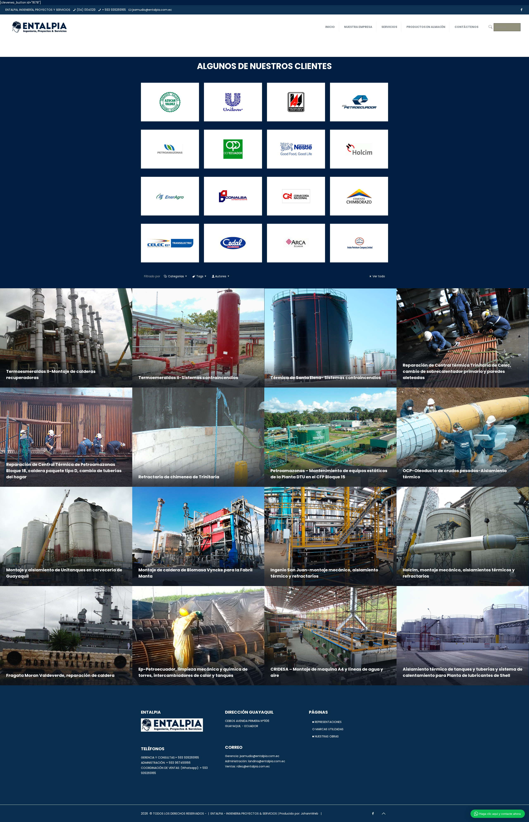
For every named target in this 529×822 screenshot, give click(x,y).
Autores (220, 276)
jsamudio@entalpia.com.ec (152, 10)
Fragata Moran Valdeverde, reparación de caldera (60, 675)
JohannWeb (309, 813)
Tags (199, 276)
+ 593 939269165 (114, 10)
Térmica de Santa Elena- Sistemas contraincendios (325, 377)
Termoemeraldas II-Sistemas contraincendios (188, 377)
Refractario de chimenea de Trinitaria (178, 477)
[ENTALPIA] (39, 26)
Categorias (176, 276)
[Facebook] (521, 9)
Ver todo (379, 276)
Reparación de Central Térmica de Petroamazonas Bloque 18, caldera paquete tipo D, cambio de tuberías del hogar (64, 471)
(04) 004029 (86, 10)
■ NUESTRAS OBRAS (325, 736)
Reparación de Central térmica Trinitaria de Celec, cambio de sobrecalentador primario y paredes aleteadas (457, 371)
